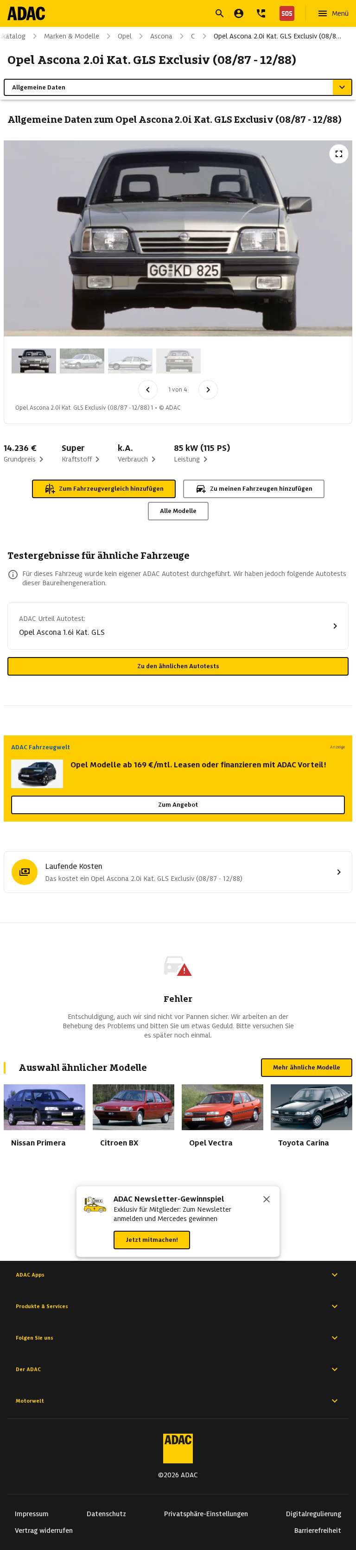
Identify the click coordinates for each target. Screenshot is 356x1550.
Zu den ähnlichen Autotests (178, 666)
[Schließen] (266, 1200)
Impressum (32, 1514)
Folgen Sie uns (34, 1338)
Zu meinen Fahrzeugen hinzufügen (261, 489)
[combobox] (167, 14)
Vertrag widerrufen (44, 1530)
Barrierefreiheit (317, 1530)
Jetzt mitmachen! (152, 1240)
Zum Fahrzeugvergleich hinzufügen (111, 489)
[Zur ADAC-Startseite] (26, 13)
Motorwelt (30, 1401)
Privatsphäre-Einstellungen (206, 1514)
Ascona (161, 36)
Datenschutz (106, 1514)
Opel (125, 36)
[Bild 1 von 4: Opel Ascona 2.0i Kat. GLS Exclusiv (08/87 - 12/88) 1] (34, 361)
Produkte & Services (42, 1306)
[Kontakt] (261, 13)
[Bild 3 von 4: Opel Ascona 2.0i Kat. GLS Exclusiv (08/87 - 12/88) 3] (130, 361)
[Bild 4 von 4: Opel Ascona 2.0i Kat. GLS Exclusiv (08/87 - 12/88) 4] (178, 361)
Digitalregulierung (313, 1514)
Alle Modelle (178, 511)
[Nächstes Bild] (208, 389)
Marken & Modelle (71, 36)
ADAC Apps (30, 1275)
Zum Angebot (178, 805)
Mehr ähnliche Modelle (306, 1067)
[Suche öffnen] (219, 13)
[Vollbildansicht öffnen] (339, 154)
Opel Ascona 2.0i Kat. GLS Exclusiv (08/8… (277, 36)
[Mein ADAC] (238, 13)
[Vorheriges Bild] (148, 389)
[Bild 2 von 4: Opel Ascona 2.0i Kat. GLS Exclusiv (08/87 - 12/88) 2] (82, 361)
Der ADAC (28, 1369)
